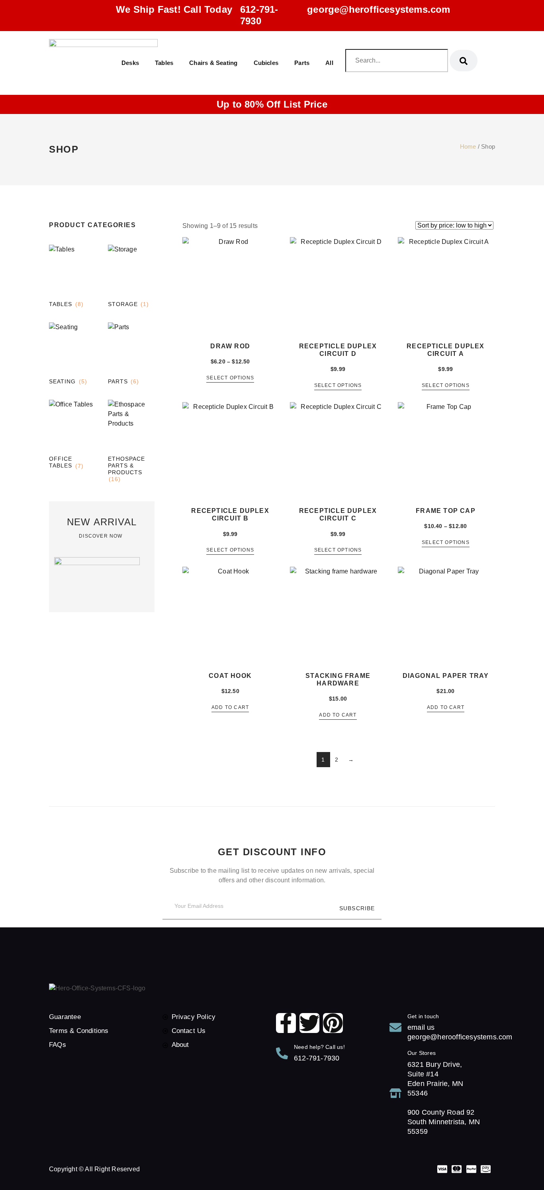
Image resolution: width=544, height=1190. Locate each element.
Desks (130, 62)
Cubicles (266, 62)
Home (468, 146)
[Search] (463, 60)
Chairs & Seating (213, 62)
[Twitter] (309, 1023)
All (329, 62)
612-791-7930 (259, 15)
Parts (301, 62)
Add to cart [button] (230, 707)
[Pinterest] (333, 1023)
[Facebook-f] (286, 1023)
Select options (230, 378)
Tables (164, 62)
